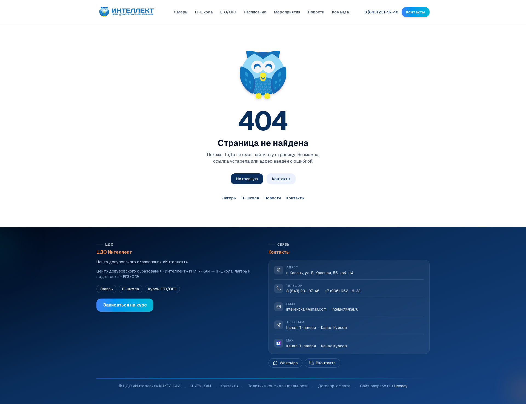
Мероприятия (287, 12)
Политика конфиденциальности (278, 385)
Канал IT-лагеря (301, 327)
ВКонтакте (326, 362)
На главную (247, 178)
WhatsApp (289, 362)
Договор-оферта (334, 385)
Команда (340, 12)
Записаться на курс (125, 305)
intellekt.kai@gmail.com (306, 309)
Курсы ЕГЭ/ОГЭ (162, 288)
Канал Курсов (334, 327)
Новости (316, 12)
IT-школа (204, 12)
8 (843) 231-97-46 (381, 12)
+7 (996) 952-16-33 (343, 291)
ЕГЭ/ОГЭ (228, 12)
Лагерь (180, 12)
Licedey (401, 385)
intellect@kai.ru (345, 309)
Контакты (415, 12)
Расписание (255, 12)
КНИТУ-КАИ (200, 385)
